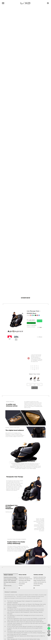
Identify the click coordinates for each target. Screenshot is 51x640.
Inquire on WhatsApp (39, 320)
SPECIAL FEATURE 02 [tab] (25, 581)
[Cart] (47, 3)
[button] (22, 313)
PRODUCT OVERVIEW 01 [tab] (10, 581)
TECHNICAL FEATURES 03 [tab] (40, 581)
